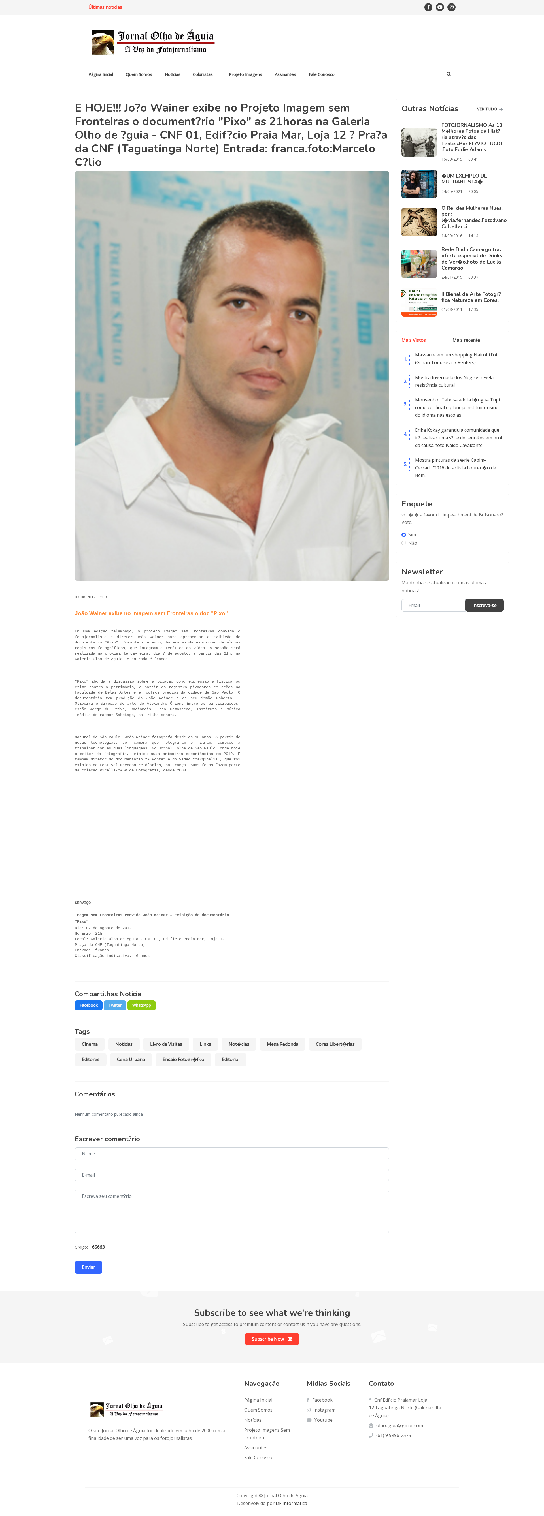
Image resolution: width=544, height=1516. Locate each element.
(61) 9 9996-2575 (393, 1435)
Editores (90, 1059)
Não (412, 543)
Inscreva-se (484, 605)
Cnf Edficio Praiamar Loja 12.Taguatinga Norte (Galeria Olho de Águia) (406, 1407)
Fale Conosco (322, 74)
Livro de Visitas (166, 1044)
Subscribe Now (268, 1339)
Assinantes (285, 74)
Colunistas (203, 74)
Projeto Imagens (245, 74)
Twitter (115, 1005)
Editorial (230, 1059)
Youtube (323, 1420)
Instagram (324, 1410)
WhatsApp (141, 1005)
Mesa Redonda (282, 1044)
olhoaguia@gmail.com (399, 1425)
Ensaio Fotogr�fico (183, 1059)
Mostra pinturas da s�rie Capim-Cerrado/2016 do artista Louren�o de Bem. (455, 467)
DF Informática (291, 1503)
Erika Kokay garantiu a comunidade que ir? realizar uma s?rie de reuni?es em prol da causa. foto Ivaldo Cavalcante (458, 437)
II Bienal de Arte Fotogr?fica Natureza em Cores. (471, 297)
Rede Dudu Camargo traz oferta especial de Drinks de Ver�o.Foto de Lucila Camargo (471, 258)
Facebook (89, 1005)
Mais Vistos (413, 340)
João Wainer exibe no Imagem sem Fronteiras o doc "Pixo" (151, 613)
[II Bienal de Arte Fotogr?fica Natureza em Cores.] (421, 302)
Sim (412, 534)
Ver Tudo (487, 109)
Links (205, 1044)
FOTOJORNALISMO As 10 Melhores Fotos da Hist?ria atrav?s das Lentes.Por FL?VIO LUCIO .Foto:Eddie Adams (471, 137)
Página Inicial (100, 74)
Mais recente (466, 340)
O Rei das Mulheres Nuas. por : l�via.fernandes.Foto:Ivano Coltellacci (474, 217)
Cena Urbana (131, 1059)
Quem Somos (139, 74)
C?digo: (81, 1247)
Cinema (90, 1044)
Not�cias (239, 1044)
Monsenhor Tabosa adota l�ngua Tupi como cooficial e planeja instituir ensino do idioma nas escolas (457, 407)
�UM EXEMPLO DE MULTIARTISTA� (464, 178)
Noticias (124, 1044)
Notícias (172, 74)
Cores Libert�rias (335, 1044)
